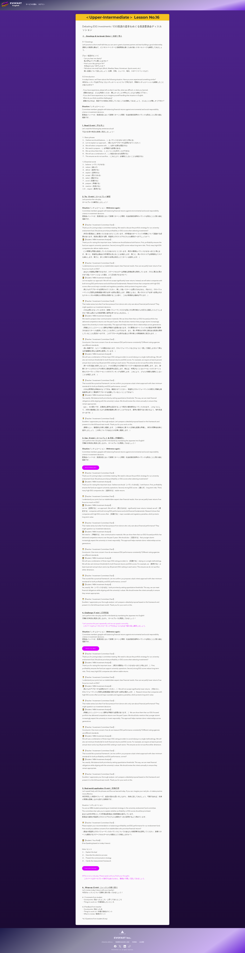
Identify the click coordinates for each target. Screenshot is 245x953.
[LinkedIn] (125, 946)
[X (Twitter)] (120, 946)
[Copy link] (129, 946)
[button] (90, 467)
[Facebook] (115, 946)
